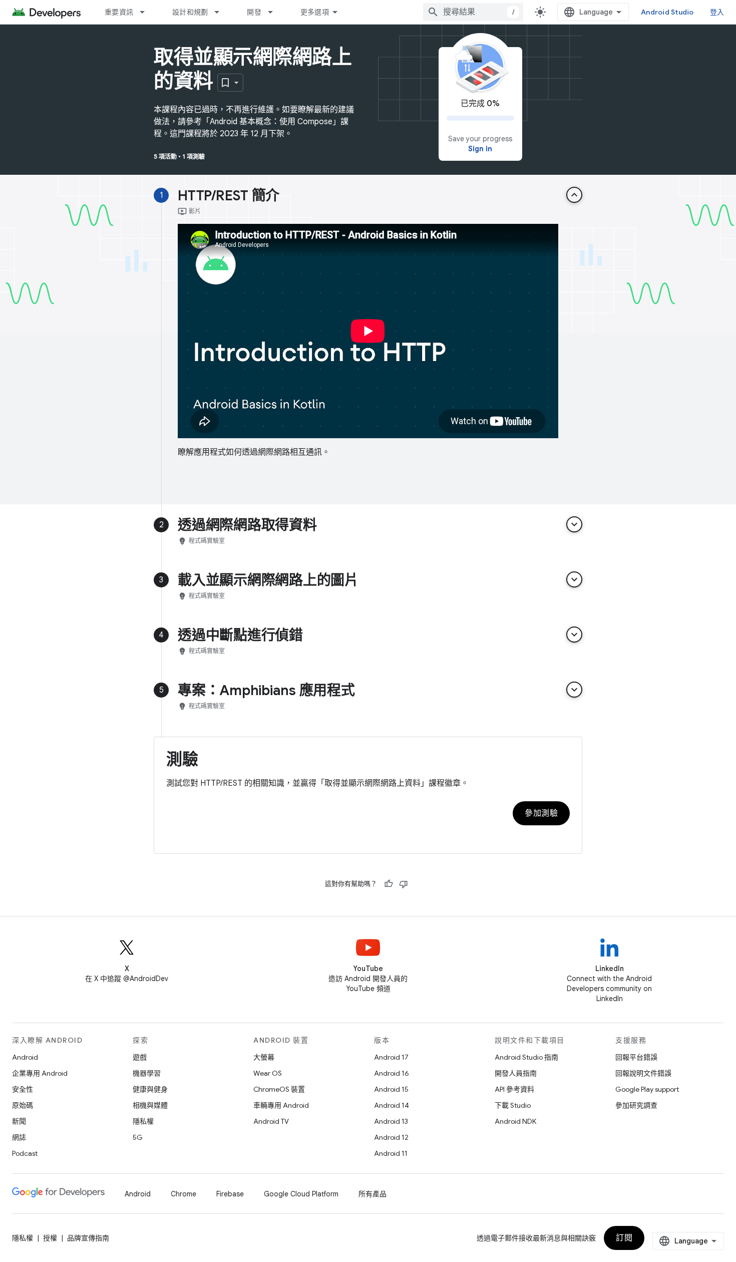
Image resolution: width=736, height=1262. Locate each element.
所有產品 (372, 1193)
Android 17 (391, 1057)
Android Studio (667, 12)
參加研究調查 (636, 1105)
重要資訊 (119, 12)
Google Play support (647, 1089)
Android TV (271, 1121)
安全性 (22, 1089)
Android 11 (391, 1153)
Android (25, 1057)
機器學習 (147, 1073)
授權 (50, 1238)
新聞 (19, 1121)
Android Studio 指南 (526, 1057)
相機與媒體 (150, 1105)
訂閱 (624, 1238)
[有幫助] (388, 883)
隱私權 (143, 1121)
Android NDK (515, 1121)
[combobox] (473, 12)
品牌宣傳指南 (88, 1238)
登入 (717, 12)
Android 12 (391, 1137)
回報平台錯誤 (636, 1057)
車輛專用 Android (281, 1105)
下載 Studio (513, 1105)
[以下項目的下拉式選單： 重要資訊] (146, 12)
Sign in (480, 148)
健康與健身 (150, 1089)
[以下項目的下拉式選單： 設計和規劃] (221, 12)
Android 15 (391, 1089)
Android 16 (391, 1073)
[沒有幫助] (403, 883)
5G (138, 1137)
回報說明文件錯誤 (643, 1073)
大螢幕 (263, 1057)
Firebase (230, 1193)
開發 (254, 12)
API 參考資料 (514, 1089)
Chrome (183, 1193)
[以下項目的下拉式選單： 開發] (274, 12)
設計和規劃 (190, 12)
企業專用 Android (40, 1073)
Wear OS (267, 1073)
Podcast (25, 1153)
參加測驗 (541, 813)
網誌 (19, 1137)
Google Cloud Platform (301, 1193)
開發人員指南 (516, 1073)
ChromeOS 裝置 (279, 1089)
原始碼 (22, 1105)
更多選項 (314, 12)
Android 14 (391, 1105)
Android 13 (391, 1121)
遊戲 (140, 1057)
